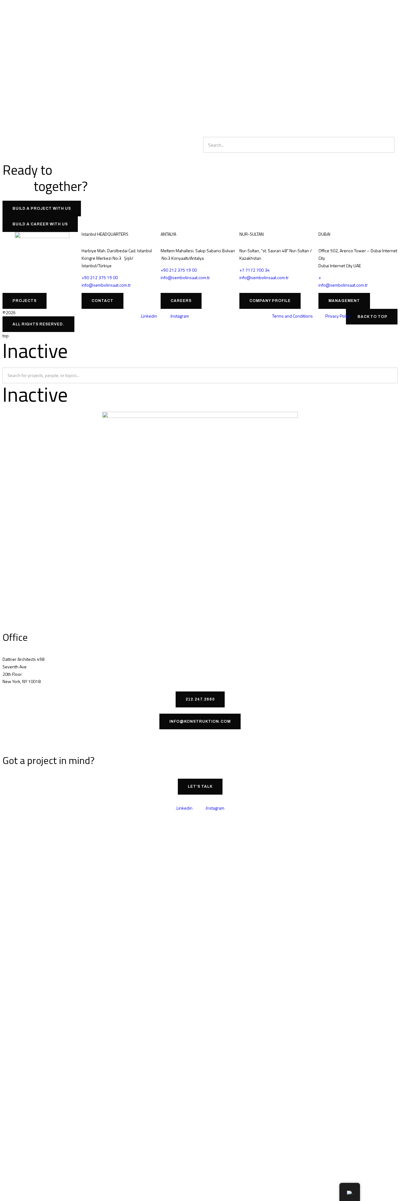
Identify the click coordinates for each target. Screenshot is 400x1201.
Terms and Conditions (292, 316)
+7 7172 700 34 (254, 270)
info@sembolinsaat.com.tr (106, 285)
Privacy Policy (338, 316)
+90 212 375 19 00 (100, 277)
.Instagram (179, 316)
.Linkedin (148, 316)
